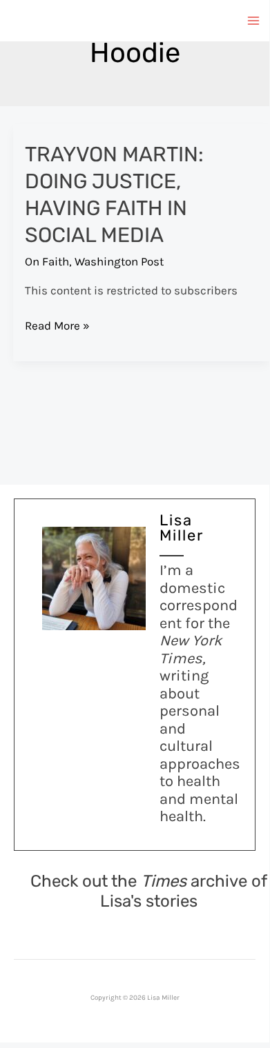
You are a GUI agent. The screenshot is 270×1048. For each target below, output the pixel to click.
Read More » (57, 326)
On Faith (47, 261)
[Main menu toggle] (254, 21)
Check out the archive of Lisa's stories (148, 891)
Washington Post (119, 261)
